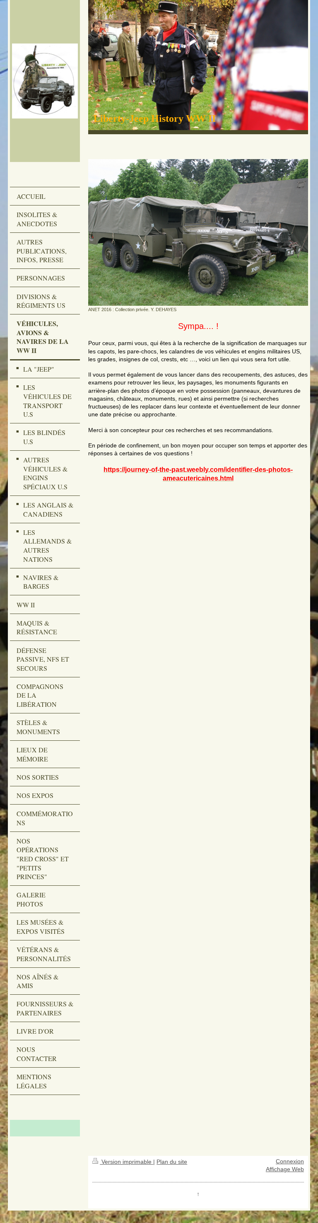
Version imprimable (126, 1162)
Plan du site (172, 1162)
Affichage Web (285, 1169)
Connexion (290, 1161)
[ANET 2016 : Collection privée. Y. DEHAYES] (198, 232)
